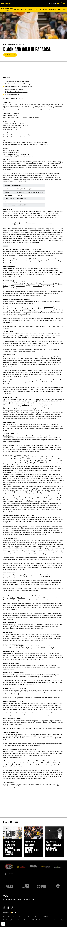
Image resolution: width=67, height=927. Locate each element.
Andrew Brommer (38, 558)
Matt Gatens (31, 223)
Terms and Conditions (35, 917)
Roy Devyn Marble (47, 284)
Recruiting (38, 9)
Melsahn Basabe (17, 284)
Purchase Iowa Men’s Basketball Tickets (17, 81)
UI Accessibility (58, 920)
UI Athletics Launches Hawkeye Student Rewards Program (12, 850)
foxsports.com (21, 198)
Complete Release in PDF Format (13, 98)
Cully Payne (48, 223)
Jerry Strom (27, 445)
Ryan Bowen (57, 447)
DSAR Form (47, 917)
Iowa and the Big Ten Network (14, 89)
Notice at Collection (24, 920)
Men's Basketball (9, 44)
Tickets (23, 9)
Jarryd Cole (15, 223)
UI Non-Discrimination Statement (42, 920)
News (64, 9)
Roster (45, 9)
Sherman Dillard (27, 438)
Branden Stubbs (37, 286)
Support (16, 9)
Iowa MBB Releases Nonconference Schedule (32, 849)
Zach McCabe (26, 309)
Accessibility (7, 923)
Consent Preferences (19, 917)
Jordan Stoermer (39, 292)
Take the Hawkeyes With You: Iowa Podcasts (18, 86)
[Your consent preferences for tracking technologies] (3, 924)
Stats (59, 9)
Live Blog (19, 202)
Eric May (5, 288)
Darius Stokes (20, 286)
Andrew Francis (39, 438)
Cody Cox (32, 284)
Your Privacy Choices (9, 920)
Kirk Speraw (18, 438)
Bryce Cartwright (20, 292)
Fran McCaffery (48, 307)
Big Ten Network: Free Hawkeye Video (16, 92)
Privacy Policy (7, 917)
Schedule (30, 9)
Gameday (52, 9)
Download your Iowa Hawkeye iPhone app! (18, 84)
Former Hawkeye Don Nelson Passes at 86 (53, 848)
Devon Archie (7, 559)
